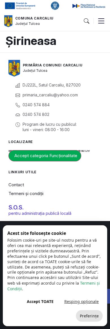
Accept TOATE (40, 301)
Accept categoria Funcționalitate (45, 155)
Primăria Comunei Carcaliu (53, 65)
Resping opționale (81, 301)
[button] (86, 21)
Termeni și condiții (25, 193)
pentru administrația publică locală (39, 213)
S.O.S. (16, 207)
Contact (16, 184)
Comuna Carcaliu (34, 18)
